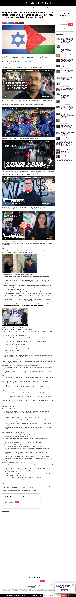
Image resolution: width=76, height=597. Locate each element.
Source (6, 283)
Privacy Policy (38, 592)
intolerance (29, 486)
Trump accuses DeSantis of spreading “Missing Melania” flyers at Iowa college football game (67, 121)
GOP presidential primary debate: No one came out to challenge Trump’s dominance (67, 139)
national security (45, 486)
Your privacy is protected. (8, 505)
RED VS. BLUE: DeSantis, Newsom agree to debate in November (67, 89)
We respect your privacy (31, 586)
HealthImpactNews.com (26, 61)
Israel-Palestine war (37, 486)
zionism (23, 487)
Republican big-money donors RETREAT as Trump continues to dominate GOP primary (67, 78)
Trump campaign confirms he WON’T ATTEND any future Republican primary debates (66, 84)
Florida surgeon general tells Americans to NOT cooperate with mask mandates (67, 150)
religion (13, 487)
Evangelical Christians (22, 486)
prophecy (9, 487)
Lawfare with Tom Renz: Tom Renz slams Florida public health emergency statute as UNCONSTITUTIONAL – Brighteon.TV (67, 95)
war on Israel (18, 487)
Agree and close (64, 590)
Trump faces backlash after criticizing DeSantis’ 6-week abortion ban (66, 102)
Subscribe (64, 595)
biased (10, 486)
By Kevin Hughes (67, 98)
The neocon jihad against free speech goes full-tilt (66, 55)
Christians (14, 486)
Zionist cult (36, 487)
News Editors (11, 20)
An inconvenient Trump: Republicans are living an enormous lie (65, 157)
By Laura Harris (67, 75)
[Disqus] (28, 529)
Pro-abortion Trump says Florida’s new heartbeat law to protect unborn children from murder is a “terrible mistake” (67, 115)
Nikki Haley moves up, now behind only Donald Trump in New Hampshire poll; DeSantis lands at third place (67, 72)
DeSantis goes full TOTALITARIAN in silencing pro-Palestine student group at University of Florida (67, 60)
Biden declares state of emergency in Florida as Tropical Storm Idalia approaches (67, 144)
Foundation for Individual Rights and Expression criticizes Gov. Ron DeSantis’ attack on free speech (67, 66)
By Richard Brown (67, 141)
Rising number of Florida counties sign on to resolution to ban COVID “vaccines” (67, 133)
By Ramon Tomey (67, 86)
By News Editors (67, 43)
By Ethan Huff (67, 52)
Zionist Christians (29, 487)
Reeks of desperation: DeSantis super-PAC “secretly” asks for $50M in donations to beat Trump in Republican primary (67, 127)
